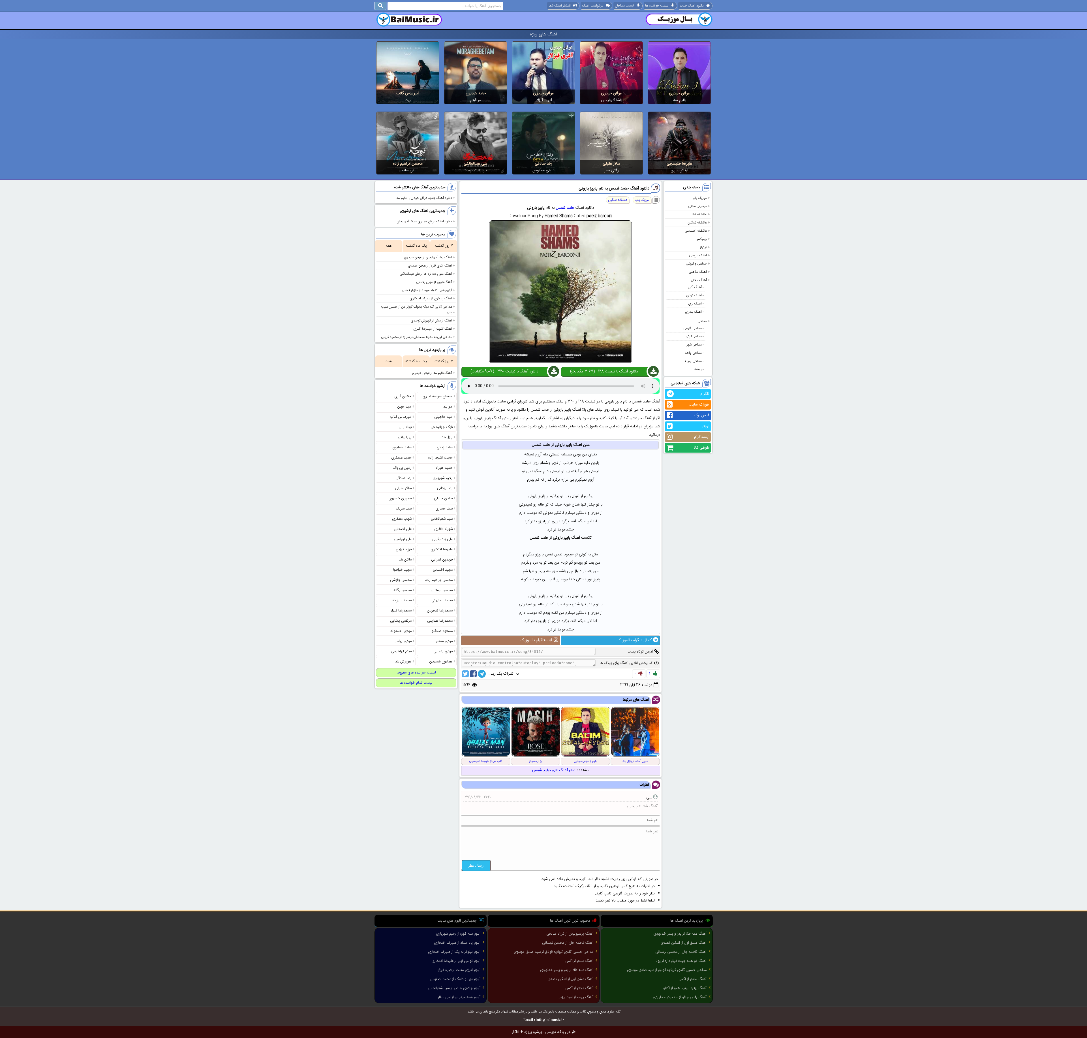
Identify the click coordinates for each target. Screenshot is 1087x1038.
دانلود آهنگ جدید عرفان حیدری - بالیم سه (424, 198)
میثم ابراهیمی (401, 651)
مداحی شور (694, 345)
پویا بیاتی (405, 437)
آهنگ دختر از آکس (579, 988)
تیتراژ (703, 247)
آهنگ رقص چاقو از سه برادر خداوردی (680, 997)
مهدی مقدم (444, 641)
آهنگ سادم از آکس (693, 979)
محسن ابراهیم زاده (408, 163)
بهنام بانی (405, 427)
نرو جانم (407, 170)
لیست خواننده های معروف (416, 673)
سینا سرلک (404, 509)
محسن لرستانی (442, 590)
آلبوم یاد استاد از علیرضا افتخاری (457, 943)
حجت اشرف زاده (440, 458)
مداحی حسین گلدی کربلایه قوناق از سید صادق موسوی (667, 970)
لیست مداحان (624, 5)
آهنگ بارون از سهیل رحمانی (434, 282)
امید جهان (404, 407)
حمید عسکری (401, 458)
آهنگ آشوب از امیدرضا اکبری (432, 329)
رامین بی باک (402, 468)
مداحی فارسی (692, 328)
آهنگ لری (695, 303)
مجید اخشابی (443, 570)
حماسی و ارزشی (696, 264)
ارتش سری (679, 170)
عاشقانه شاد (699, 214)
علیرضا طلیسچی (679, 163)
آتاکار (515, 1032)
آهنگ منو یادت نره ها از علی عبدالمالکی (426, 274)
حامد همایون (476, 93)
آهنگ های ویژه (543, 34)
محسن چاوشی (401, 580)
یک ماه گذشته (416, 246)
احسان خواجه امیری (438, 396)
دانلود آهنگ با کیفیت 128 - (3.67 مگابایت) (604, 371)
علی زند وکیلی (442, 539)
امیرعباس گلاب (407, 93)
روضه (698, 369)
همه (388, 246)
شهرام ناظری (443, 529)
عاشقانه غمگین (697, 222)
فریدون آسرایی (442, 560)
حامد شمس (565, 207)
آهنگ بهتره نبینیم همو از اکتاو (685, 988)
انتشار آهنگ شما (560, 5)
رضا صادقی (543, 163)
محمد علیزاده (402, 600)
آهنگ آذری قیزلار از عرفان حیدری (430, 265)
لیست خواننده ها (656, 5)
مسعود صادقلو (442, 631)
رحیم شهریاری (443, 478)
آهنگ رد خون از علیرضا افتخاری (431, 298)
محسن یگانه (402, 590)
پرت (408, 100)
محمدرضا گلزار (401, 611)
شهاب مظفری (402, 519)
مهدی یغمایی (443, 651)
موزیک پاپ (699, 198)
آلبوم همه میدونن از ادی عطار (459, 997)
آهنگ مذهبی (698, 272)
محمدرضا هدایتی (440, 621)
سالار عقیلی (611, 163)
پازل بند (447, 437)
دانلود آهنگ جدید (692, 5)
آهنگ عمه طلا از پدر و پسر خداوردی (680, 934)
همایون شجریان (441, 661)
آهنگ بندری (693, 312)
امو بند (448, 407)
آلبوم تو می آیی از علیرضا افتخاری (455, 961)
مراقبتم (475, 100)
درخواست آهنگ (593, 5)
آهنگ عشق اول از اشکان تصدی (684, 943)
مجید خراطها (402, 570)
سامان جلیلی (443, 498)
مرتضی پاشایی (401, 621)
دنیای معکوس (543, 170)
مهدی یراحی (402, 641)
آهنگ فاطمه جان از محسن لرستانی (681, 952)
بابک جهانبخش (442, 427)
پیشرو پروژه (533, 1032)
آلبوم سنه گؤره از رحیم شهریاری (458, 934)
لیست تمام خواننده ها (416, 683)
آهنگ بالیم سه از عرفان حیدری (432, 373)
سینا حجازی (444, 509)
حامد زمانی (445, 447)
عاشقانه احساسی (696, 231)
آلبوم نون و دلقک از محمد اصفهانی (455, 979)
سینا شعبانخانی (442, 519)
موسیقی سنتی (697, 206)
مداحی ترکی (694, 336)
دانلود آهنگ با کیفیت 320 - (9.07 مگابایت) (504, 371)
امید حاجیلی (443, 417)
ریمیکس (701, 239)
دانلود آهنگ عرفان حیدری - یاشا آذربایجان (424, 221)
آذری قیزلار (543, 100)
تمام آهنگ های (553, 770)
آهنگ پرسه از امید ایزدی (575, 997)
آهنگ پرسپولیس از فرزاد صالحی (569, 934)
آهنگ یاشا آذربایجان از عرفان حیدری (428, 257)
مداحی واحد (693, 353)
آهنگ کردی (694, 295)
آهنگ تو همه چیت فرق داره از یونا (681, 961)
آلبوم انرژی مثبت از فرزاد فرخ (459, 970)
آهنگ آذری (694, 287)
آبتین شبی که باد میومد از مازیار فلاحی (427, 290)
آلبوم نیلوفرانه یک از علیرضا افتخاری (454, 952)
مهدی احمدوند (401, 631)
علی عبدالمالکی (475, 163)
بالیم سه (679, 100)
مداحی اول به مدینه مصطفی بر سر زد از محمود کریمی (416, 337)
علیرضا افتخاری (442, 549)
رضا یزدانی (445, 488)
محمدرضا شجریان (440, 611)
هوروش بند (403, 661)
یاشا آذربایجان (611, 100)
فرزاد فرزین (404, 549)
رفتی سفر (611, 170)
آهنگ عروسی (698, 255)
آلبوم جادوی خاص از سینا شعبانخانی (454, 988)
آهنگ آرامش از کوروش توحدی (431, 320)
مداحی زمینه (693, 361)
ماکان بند (405, 560)
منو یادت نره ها (475, 170)
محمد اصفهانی (442, 600)
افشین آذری (403, 396)
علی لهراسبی (403, 539)
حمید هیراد (444, 468)
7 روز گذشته (444, 246)
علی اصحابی (403, 529)
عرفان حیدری (679, 93)
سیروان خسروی (400, 498)
